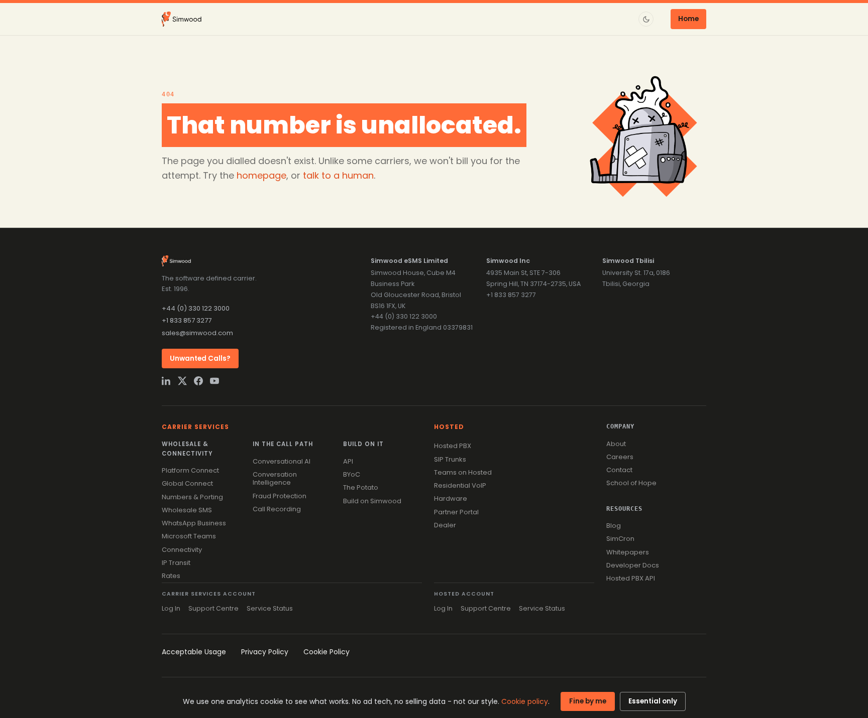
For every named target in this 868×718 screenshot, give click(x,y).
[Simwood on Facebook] (198, 380)
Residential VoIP (460, 485)
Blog (613, 525)
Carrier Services (195, 426)
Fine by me (587, 701)
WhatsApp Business (194, 523)
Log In (171, 608)
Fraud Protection (279, 496)
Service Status (270, 608)
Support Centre (213, 608)
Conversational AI (281, 461)
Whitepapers (627, 552)
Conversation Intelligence (275, 478)
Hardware (450, 498)
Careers (619, 457)
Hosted (449, 426)
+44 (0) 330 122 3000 (196, 308)
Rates (171, 576)
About (616, 444)
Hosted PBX (452, 446)
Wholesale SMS (187, 510)
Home (688, 19)
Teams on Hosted (463, 472)
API (348, 461)
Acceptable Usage (194, 652)
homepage (261, 175)
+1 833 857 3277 (186, 320)
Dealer (445, 525)
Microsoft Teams (189, 536)
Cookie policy (524, 701)
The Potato (360, 487)
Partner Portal (456, 512)
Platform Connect (190, 470)
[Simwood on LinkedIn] (166, 380)
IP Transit (176, 562)
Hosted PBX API (630, 578)
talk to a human (338, 175)
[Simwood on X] (182, 380)
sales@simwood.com (197, 333)
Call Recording (277, 509)
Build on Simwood (372, 501)
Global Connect (187, 483)
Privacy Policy (264, 652)
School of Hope (631, 483)
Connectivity (182, 549)
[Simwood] (181, 19)
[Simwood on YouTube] (214, 380)
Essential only (652, 701)
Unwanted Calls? (200, 358)
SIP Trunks (450, 459)
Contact (619, 470)
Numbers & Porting (192, 497)
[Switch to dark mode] (646, 19)
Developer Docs (632, 565)
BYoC (351, 474)
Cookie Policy (326, 652)
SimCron (620, 538)
